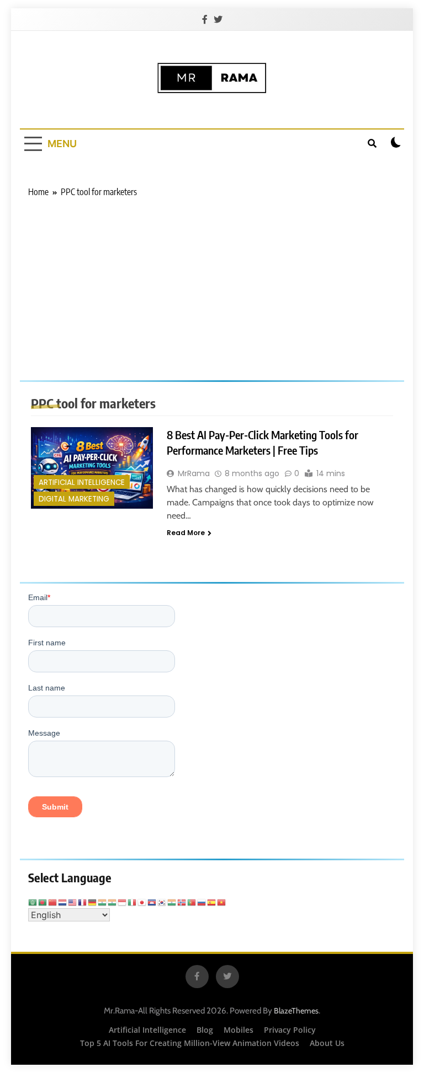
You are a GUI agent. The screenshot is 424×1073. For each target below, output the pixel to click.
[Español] (212, 901)
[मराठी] (172, 901)
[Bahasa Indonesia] (123, 901)
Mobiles (238, 1030)
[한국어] (162, 901)
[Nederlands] (63, 901)
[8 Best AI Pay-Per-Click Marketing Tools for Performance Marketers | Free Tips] (92, 467)
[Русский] (202, 901)
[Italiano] (132, 901)
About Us (327, 1043)
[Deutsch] (93, 901)
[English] (73, 901)
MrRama (194, 473)
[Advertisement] (212, 281)
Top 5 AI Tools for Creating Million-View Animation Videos (189, 1043)
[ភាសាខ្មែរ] (152, 901)
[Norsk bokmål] (182, 901)
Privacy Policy (290, 1030)
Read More (186, 532)
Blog (205, 1030)
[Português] (192, 901)
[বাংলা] (43, 901)
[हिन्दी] (113, 901)
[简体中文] (53, 901)
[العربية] (33, 901)
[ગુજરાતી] (103, 901)
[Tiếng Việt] (222, 901)
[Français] (83, 901)
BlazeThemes (296, 1011)
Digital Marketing (74, 499)
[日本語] (142, 901)
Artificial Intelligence (82, 482)
